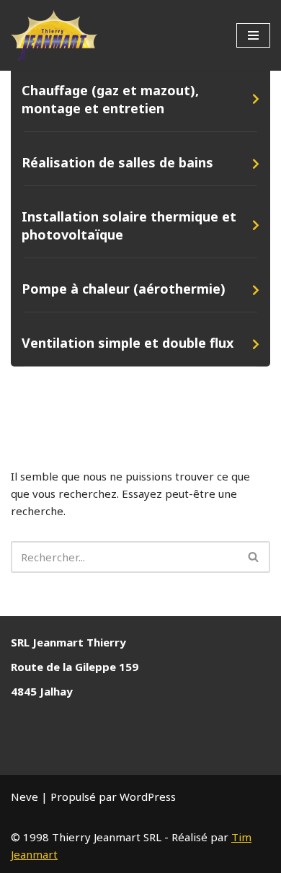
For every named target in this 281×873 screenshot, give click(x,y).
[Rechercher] (254, 557)
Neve (24, 796)
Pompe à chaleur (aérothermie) (124, 288)
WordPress (148, 796)
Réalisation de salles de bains (117, 162)
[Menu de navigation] (253, 35)
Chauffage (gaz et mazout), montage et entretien (110, 99)
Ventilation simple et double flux (127, 342)
